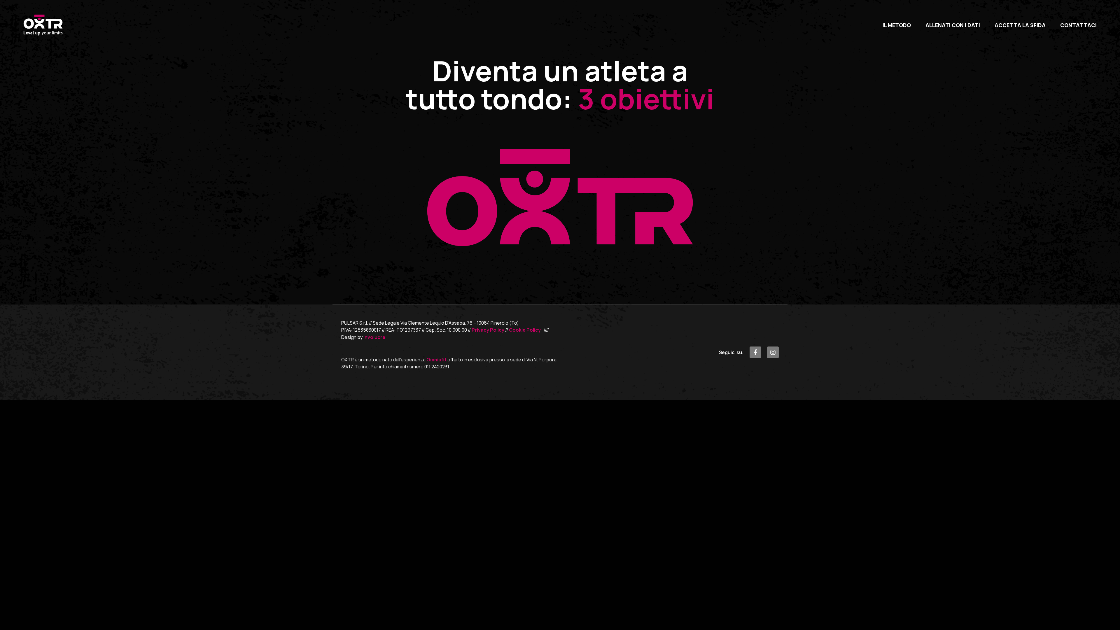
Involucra (374, 337)
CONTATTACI (1078, 25)
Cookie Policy (525, 330)
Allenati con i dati (952, 25)
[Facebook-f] (755, 352)
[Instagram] (773, 352)
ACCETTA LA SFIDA (1020, 25)
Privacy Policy (488, 330)
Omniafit (436, 359)
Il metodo (897, 25)
